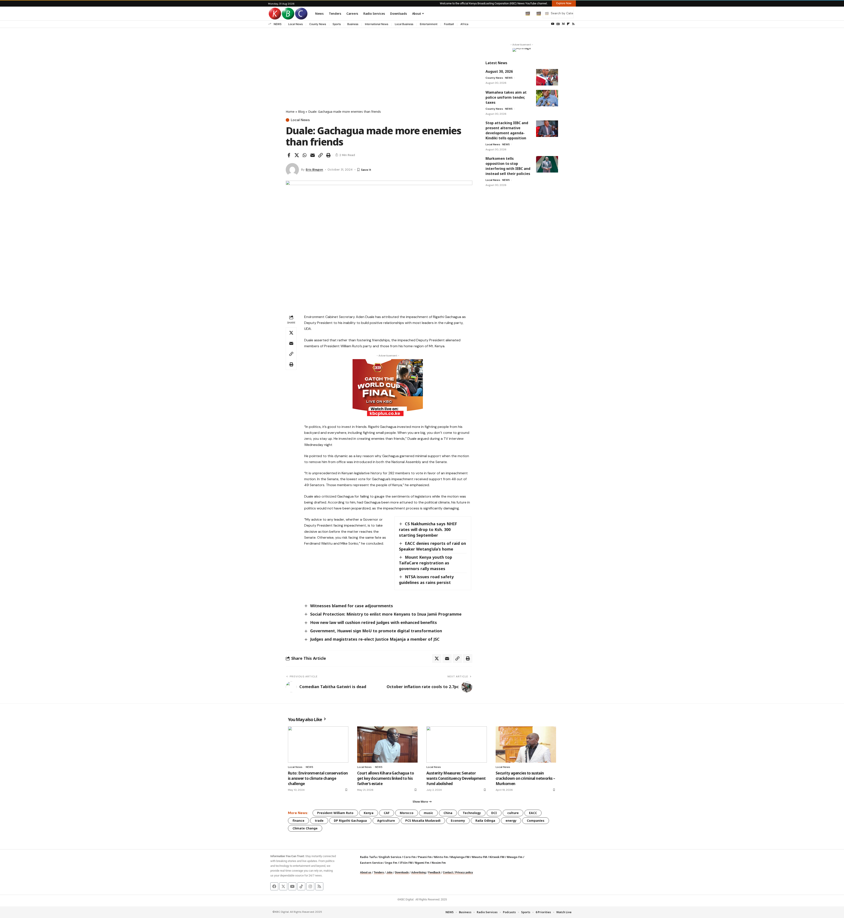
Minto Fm (441, 857)
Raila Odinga (485, 820)
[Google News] (558, 24)
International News (376, 24)
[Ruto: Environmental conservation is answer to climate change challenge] (318, 744)
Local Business (404, 24)
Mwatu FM (479, 857)
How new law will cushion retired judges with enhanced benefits (373, 622)
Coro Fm (410, 857)
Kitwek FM (496, 857)
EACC (533, 813)
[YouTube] (552, 24)
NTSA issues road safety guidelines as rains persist (426, 579)
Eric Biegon (314, 169)
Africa (464, 24)
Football (449, 24)
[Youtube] (292, 886)
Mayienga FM (459, 857)
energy (511, 820)
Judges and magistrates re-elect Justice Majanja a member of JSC (375, 639)
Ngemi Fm (422, 863)
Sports (337, 24)
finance (298, 820)
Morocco (406, 813)
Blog (301, 111)
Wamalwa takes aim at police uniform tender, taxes (506, 97)
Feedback (434, 872)
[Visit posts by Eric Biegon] (292, 169)
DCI (494, 813)
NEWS (278, 24)
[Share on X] (297, 155)
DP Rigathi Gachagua (350, 820)
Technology (472, 813)
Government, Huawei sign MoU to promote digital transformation (376, 630)
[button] (518, 13)
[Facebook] (274, 886)
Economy (458, 820)
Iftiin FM (406, 863)
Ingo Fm (391, 863)
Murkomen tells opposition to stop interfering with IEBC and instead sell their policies (508, 166)
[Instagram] (310, 886)
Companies (535, 820)
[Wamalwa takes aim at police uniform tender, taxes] (547, 98)
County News (317, 24)
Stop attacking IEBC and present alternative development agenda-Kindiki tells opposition (507, 130)
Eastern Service (371, 863)
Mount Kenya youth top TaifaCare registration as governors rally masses (425, 562)
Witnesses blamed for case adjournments (351, 605)
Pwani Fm (425, 857)
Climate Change (305, 828)
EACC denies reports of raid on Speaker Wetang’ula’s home (432, 546)
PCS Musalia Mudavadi (422, 820)
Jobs (389, 872)
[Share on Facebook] (289, 155)
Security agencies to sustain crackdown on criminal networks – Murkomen (525, 778)
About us (365, 872)
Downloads (402, 872)
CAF (386, 813)
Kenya (368, 813)
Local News (295, 24)
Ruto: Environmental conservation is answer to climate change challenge (318, 778)
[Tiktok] (301, 886)
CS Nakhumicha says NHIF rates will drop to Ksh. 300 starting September (428, 529)
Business (352, 24)
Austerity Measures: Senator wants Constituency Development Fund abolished (456, 778)
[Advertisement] (379, 76)
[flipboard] (568, 24)
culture (513, 813)
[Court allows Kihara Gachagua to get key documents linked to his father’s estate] (387, 744)
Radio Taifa (368, 857)
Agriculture (386, 820)
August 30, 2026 (499, 71)
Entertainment (428, 24)
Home (290, 111)
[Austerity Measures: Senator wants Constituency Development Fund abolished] (456, 744)
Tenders (379, 872)
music (428, 813)
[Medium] (563, 24)
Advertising (418, 872)
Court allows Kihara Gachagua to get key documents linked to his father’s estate (385, 778)
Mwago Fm (514, 857)
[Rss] (573, 24)
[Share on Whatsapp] (305, 155)
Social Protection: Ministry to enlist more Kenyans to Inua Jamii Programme (386, 614)
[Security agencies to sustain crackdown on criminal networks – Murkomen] (526, 744)
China (448, 813)
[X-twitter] (283, 886)
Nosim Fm (438, 863)
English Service (390, 857)
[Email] (312, 155)
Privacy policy (464, 872)
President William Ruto (335, 813)
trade (319, 820)
